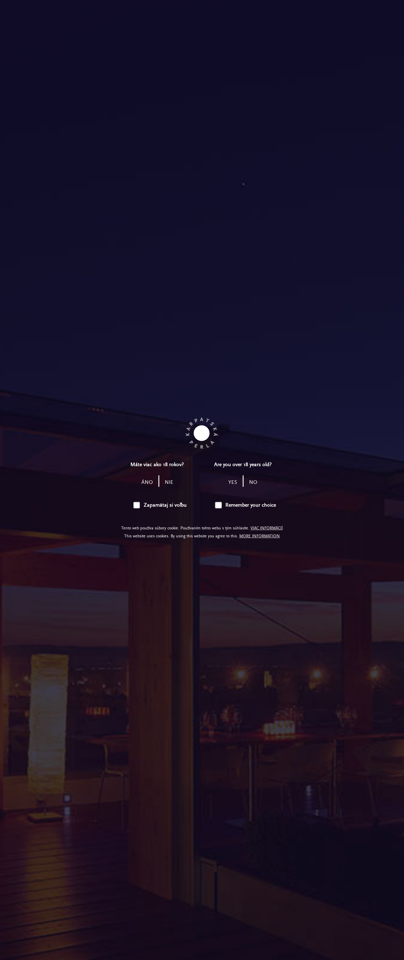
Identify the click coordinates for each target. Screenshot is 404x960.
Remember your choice (250, 505)
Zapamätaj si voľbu (165, 505)
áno (147, 482)
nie (169, 482)
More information (259, 536)
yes (232, 482)
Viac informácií (267, 528)
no (253, 482)
